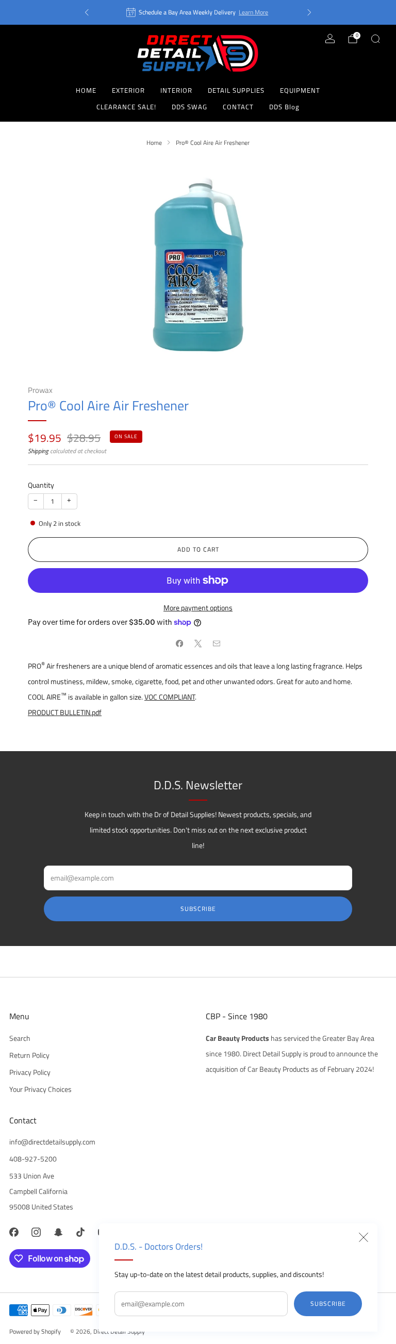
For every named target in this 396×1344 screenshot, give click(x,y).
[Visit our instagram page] (36, 1232)
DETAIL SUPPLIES (236, 90)
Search (19, 1038)
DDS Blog (284, 107)
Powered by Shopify (35, 1331)
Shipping (38, 451)
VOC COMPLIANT (169, 697)
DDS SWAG (189, 107)
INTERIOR (176, 90)
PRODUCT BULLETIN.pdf (65, 712)
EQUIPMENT (300, 90)
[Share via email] (216, 644)
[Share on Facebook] (179, 644)
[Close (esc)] (363, 1237)
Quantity (41, 485)
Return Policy (29, 1055)
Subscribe (328, 1303)
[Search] (375, 39)
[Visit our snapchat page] (58, 1232)
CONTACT (238, 107)
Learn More (253, 12)
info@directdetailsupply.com (52, 1142)
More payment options (198, 607)
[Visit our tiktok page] (81, 1232)
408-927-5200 (33, 1159)
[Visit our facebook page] (14, 1232)
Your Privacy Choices (40, 1089)
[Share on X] (198, 644)
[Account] (330, 39)
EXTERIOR (128, 90)
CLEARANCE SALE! (126, 107)
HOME (86, 90)
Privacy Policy (30, 1072)
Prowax (40, 390)
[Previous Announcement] (86, 12)
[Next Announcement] (309, 12)
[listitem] (198, 12)
